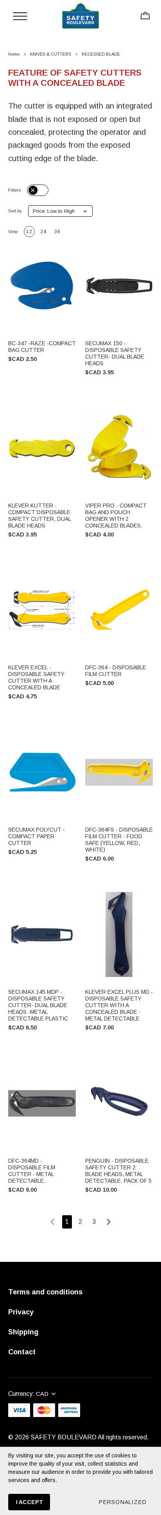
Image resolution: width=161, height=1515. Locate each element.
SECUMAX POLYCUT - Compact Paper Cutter (36, 836)
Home (14, 54)
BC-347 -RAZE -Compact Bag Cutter (42, 346)
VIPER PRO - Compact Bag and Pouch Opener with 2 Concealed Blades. (116, 515)
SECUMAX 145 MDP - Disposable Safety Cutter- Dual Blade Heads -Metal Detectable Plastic (38, 1005)
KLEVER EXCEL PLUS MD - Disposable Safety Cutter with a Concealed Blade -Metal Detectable (119, 1005)
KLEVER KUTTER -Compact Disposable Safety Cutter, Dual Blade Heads (39, 515)
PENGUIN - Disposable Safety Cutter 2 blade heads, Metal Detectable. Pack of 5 (118, 1171)
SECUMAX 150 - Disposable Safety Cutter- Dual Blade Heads (114, 353)
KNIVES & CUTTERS (50, 54)
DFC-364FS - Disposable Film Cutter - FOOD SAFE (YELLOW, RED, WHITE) (119, 839)
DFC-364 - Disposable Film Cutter (115, 670)
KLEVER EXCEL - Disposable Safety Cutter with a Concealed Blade (36, 677)
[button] (60, 211)
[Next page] (109, 1222)
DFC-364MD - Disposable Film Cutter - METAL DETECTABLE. (31, 1171)
